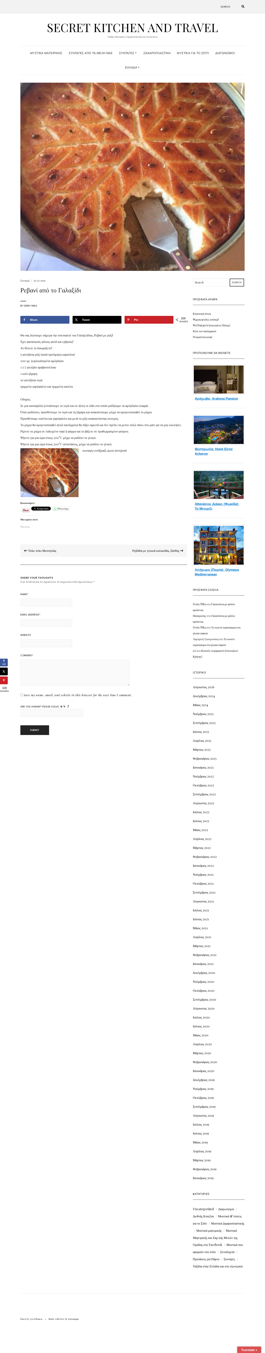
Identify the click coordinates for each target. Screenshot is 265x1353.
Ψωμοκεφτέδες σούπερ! (206, 319)
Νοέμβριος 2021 (203, 874)
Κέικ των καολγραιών (204, 331)
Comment (26, 655)
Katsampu (73, 1318)
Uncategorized (203, 1209)
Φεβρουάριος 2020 (205, 1062)
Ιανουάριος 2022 (203, 865)
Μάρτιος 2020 (202, 1053)
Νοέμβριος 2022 (203, 776)
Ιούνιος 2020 (201, 1026)
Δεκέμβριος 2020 (204, 973)
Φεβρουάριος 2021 (204, 955)
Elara (23, 1318)
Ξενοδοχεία (227, 1252)
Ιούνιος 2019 (201, 1133)
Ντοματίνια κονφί (202, 337)
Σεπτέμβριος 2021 (204, 892)
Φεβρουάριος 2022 (205, 857)
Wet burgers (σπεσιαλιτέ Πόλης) (211, 325)
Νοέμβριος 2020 (203, 981)
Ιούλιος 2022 (201, 812)
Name (24, 594)
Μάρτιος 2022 (202, 848)
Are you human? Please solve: (40, 706)
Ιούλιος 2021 (201, 910)
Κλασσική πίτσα (202, 313)
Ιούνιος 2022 (201, 821)
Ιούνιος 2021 (201, 919)
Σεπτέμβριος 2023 (204, 723)
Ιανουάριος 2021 (203, 964)
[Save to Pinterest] (4, 680)
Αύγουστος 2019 (203, 1115)
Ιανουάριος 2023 (203, 767)
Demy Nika (30, 305)
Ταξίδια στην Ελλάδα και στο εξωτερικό (218, 1266)
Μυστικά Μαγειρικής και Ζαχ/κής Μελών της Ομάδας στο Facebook (215, 1237)
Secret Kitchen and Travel (132, 27)
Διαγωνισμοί (225, 53)
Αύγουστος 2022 (203, 803)
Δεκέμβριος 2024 (204, 696)
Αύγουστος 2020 (204, 1008)
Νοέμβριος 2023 (203, 714)
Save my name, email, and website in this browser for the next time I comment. (78, 695)
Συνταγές (127, 53)
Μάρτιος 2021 (201, 946)
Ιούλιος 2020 (201, 1017)
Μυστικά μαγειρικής (209, 1230)
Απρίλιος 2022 (202, 839)
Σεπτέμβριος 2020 (204, 999)
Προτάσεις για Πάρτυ (206, 1259)
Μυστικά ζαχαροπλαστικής (227, 1223)
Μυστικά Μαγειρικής (46, 53)
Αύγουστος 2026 (203, 687)
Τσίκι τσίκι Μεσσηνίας (41, 551)
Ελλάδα (131, 67)
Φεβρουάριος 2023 (205, 758)
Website (25, 635)
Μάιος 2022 (200, 830)
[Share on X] (4, 671)
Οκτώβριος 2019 (203, 1098)
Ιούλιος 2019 (201, 1124)
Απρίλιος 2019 (202, 1151)
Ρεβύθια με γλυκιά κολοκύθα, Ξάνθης (156, 551)
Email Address (30, 614)
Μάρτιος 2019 (201, 1160)
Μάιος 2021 (200, 928)
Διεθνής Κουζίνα (203, 1216)
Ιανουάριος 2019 (203, 1178)
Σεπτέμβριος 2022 (204, 794)
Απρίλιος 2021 (202, 937)
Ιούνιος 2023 (201, 732)
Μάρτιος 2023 (201, 749)
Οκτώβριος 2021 (203, 883)
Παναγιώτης (199, 616)
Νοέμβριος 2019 (203, 1089)
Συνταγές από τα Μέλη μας (91, 53)
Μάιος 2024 (200, 705)
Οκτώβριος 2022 (203, 785)
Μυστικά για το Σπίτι (193, 53)
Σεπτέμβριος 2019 (204, 1106)
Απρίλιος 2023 (202, 740)
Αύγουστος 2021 (203, 901)
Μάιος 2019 (200, 1142)
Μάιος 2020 (200, 1035)
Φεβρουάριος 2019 (205, 1169)
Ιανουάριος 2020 (203, 1071)
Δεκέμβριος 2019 (204, 1080)
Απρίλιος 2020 (202, 1044)
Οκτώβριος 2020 (203, 990)
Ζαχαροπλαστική (157, 53)
